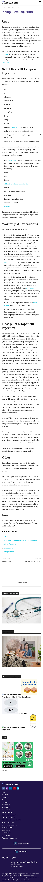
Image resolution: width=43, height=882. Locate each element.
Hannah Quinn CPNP (16, 866)
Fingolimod (9, 552)
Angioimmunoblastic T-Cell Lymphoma (20, 540)
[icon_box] (21, 843)
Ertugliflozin (6, 562)
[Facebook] (3, 788)
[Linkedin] (10, 788)
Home (4, 7)
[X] (18, 788)
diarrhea (12, 161)
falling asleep (15, 127)
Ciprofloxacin (10, 544)
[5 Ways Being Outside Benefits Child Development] (6, 865)
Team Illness (21, 583)
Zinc (6, 537)
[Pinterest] (14, 788)
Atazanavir (8, 548)
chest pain (7, 207)
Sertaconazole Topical (33, 562)
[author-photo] (21, 580)
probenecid (30, 288)
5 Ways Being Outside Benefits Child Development (24, 863)
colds (6, 54)
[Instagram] (7, 788)
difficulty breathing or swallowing (16, 184)
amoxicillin (8, 262)
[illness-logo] (10, 2)
